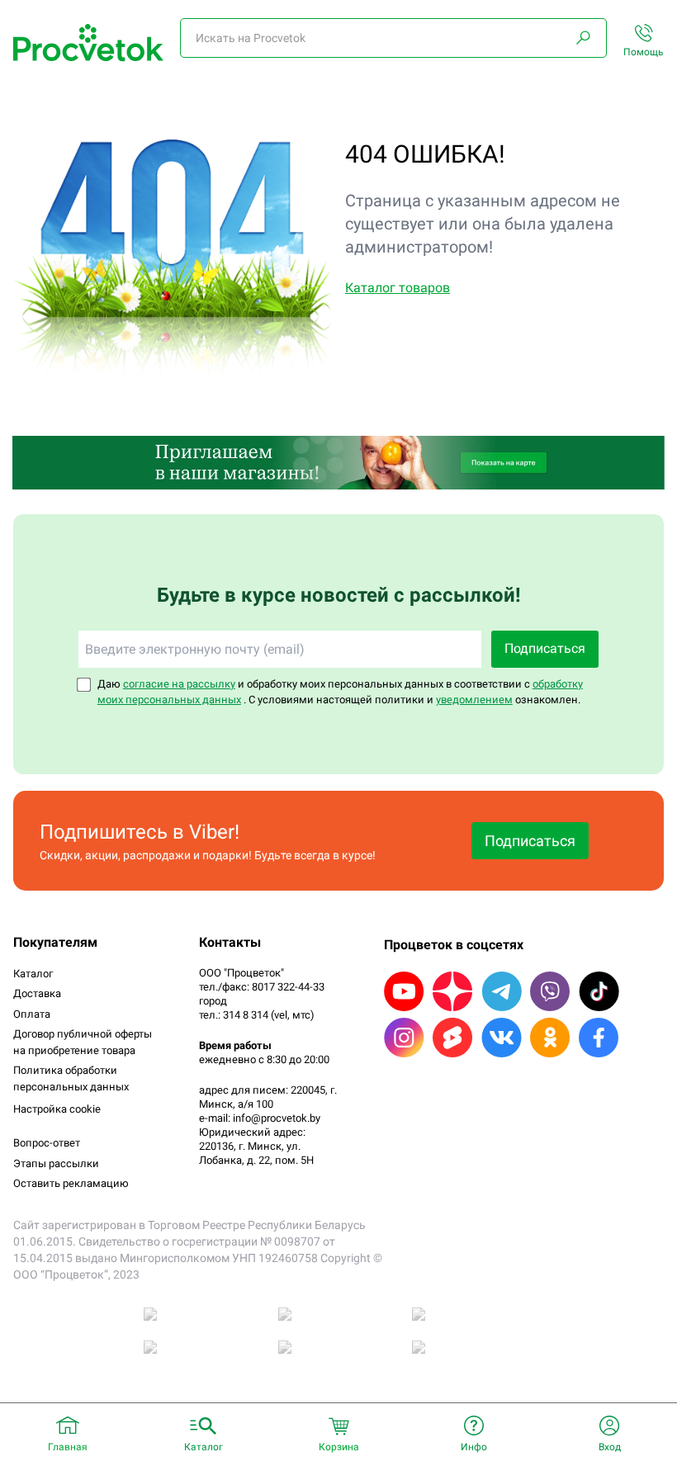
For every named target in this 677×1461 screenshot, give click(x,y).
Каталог (33, 973)
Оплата (31, 1014)
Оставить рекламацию (71, 1183)
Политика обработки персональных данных (71, 1078)
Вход (610, 1447)
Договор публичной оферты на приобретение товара (82, 1042)
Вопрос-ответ (46, 1143)
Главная (68, 1447)
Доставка (37, 993)
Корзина (339, 1447)
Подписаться (544, 648)
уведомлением (474, 699)
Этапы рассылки (56, 1163)
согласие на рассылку (179, 684)
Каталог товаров (397, 288)
